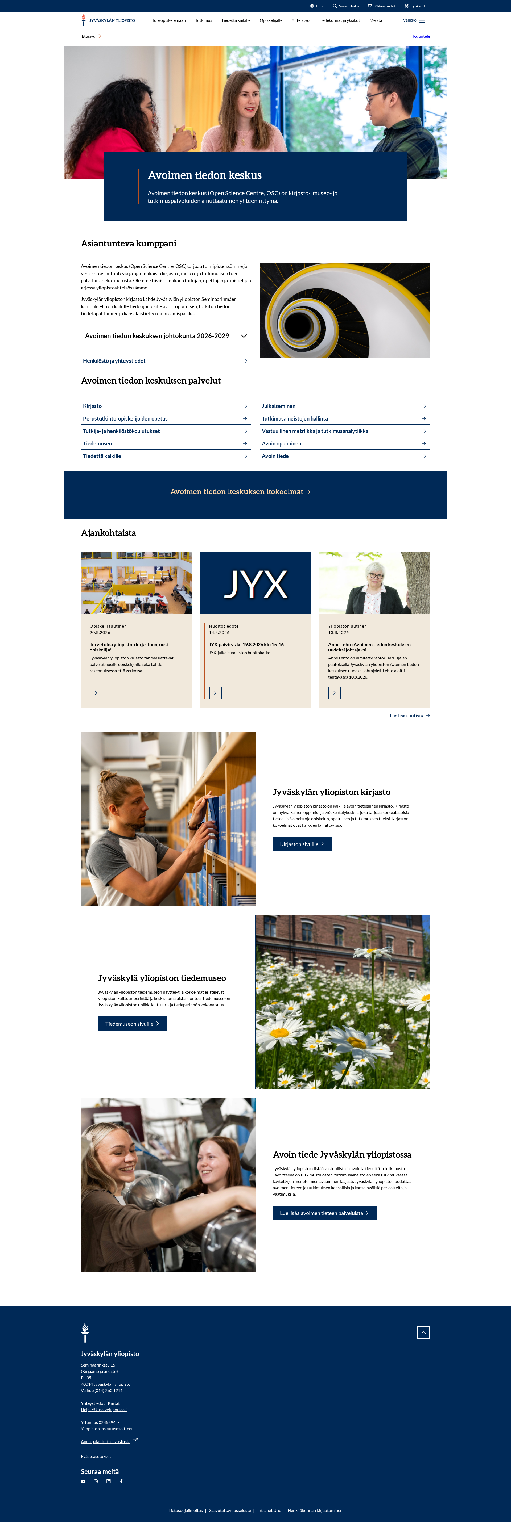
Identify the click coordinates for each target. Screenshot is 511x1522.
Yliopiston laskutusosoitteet (107, 1428)
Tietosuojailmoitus (185, 1510)
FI (317, 7)
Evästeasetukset (96, 1456)
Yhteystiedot (93, 1403)
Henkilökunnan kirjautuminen (315, 1510)
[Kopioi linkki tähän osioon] (182, 243)
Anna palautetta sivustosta (105, 1441)
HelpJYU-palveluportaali (104, 1409)
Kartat (114, 1403)
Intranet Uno (269, 1510)
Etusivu (89, 36)
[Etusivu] (108, 20)
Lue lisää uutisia (407, 715)
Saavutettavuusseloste (230, 1510)
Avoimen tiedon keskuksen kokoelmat (237, 491)
